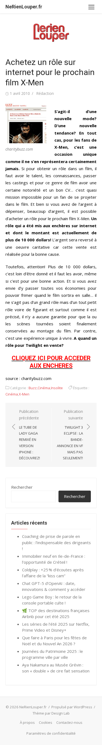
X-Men (24, 394)
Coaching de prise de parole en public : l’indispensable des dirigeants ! (56, 542)
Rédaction (45, 93)
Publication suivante (70, 435)
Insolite (57, 387)
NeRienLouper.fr (23, 7)
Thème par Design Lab (51, 713)
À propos (27, 722)
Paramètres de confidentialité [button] (51, 733)
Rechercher (22, 487)
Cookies (45, 722)
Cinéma (44, 387)
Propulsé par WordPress (71, 707)
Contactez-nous (69, 722)
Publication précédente (29, 435)
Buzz (33, 387)
